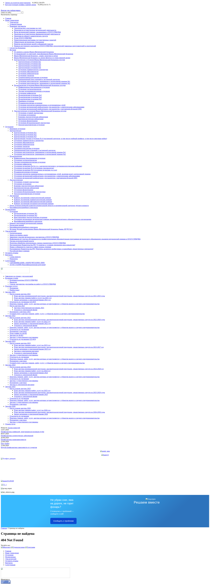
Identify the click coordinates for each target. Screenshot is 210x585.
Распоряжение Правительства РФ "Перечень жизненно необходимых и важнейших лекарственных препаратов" (52, 249)
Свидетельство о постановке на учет (27, 28)
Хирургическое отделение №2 (29, 64)
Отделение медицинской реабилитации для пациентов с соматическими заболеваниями (51, 107)
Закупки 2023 (10, 341)
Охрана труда (10, 424)
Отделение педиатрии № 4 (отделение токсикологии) (34, 168)
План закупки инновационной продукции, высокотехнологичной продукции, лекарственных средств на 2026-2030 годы (59, 412)
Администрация (16, 24)
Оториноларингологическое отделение (33, 77)
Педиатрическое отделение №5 (30, 99)
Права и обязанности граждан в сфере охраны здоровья (30, 247)
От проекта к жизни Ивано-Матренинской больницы (34, 52)
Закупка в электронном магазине (26, 351)
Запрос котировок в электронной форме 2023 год (32, 349)
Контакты (9, 255)
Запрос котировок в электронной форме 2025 (31, 394)
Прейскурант (14, 290)
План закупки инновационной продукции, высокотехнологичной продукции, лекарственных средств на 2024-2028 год (59, 369)
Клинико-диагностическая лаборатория (33, 117)
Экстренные (14, 196)
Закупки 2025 (10, 387)
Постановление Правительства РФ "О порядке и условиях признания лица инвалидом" (42, 245)
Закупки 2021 (10, 292)
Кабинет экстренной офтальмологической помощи (33, 202)
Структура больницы (17, 48)
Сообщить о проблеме (63, 521)
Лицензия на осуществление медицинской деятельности (35, 30)
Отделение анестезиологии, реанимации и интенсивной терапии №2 (44, 83)
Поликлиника (10, 209)
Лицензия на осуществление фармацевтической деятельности (37, 34)
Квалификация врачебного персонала (24, 207)
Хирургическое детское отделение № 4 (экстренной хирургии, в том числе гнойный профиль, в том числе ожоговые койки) (60, 138)
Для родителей (10, 231)
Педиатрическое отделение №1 (25, 213)
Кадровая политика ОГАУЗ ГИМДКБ (24, 280)
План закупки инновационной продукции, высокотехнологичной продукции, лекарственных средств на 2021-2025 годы (59, 296)
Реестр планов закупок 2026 (20, 408)
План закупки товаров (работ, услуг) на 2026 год (32, 410)
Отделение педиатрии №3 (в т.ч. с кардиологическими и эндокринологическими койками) (48, 166)
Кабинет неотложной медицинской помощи (26, 223)
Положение (14, 288)
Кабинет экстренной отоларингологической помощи (34, 203)
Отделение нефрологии (27, 93)
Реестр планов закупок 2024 (20, 367)
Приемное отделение (17, 129)
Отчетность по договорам (19, 329)
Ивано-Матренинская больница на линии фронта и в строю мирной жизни (42, 58)
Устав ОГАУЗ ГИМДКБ (23, 38)
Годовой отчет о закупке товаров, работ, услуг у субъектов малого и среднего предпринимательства (47, 314)
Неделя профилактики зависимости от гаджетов (19, 447)
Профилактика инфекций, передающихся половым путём (22, 432)
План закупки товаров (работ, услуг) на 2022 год (32, 321)
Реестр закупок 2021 (17, 306)
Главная (8, 18)
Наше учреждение (12, 20)
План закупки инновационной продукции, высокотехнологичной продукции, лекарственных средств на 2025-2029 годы (59, 392)
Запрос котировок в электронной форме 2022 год (32, 323)
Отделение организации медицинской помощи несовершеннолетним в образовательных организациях (52, 219)
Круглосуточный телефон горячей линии (20, 5)
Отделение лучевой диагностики (30, 113)
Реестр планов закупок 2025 (20, 388)
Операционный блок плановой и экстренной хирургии (39, 79)
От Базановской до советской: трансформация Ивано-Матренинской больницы (43, 54)
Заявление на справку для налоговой (19, 276)
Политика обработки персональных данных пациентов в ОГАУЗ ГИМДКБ (38, 243)
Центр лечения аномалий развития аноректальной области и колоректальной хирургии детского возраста (49, 205)
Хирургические (15, 131)
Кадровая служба (11, 278)
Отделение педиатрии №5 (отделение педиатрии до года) (35, 170)
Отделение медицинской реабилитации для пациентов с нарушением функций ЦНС (50, 109)
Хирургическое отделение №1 (29, 62)
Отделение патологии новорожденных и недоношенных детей (41, 105)
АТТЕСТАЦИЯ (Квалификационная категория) (28, 265)
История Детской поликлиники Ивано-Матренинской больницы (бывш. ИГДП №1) (41, 229)
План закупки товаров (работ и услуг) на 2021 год (33, 298)
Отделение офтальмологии (28, 71)
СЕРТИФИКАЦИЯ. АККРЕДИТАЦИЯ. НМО (27, 263)
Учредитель (14, 22)
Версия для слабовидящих (10, 10)
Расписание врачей (17, 225)
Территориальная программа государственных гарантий (35, 40)
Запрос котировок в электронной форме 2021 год (32, 300)
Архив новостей (14, 428)
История (13, 50)
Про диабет (5, 443)
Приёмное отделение (26, 101)
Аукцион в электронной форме (25, 310)
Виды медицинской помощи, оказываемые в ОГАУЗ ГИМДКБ (37, 32)
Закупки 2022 (10, 316)
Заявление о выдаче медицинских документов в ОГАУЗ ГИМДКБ (34, 237)
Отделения (9, 127)
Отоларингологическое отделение (26, 148)
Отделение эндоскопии (27, 115)
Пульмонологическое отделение (30, 103)
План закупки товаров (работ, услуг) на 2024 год (32, 371)
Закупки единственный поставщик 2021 (29, 308)
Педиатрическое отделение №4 (30, 97)
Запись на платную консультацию (18, 3)
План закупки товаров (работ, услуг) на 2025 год (32, 390)
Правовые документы (18, 26)
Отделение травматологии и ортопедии (33, 69)
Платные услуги (11, 286)
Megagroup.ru (5, 579)
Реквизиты (14, 259)
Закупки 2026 (10, 406)
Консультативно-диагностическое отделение (30, 217)
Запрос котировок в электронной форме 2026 (31, 414)
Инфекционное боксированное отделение (34, 87)
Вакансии (13, 282)
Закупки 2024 (10, 365)
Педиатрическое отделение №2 (25, 215)
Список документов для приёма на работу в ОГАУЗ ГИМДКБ (33, 284)
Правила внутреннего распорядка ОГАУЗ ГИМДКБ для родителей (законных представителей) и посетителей (55, 46)
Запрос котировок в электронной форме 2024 (31, 373)
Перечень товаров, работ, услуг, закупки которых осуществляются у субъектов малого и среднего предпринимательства (55, 304)
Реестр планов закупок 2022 (20, 318)
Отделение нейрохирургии (28, 73)
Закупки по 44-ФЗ (16, 335)
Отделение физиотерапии (28, 121)
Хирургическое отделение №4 (29, 68)
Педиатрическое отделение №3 (30, 95)
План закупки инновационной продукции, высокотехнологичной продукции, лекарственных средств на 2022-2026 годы (59, 320)
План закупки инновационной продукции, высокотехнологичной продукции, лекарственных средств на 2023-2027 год (59, 347)
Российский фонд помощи (19, 251)
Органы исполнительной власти (22, 241)
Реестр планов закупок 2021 (20, 294)
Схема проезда (15, 257)
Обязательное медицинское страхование (29, 42)
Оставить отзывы (11, 253)
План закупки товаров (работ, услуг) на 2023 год (32, 345)
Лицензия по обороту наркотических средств (31, 36)
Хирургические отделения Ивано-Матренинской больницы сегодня (39, 60)
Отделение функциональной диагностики (34, 123)
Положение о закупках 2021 (20, 312)
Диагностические (16, 180)
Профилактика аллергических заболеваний (17, 436)
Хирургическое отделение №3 (29, 66)
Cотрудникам (10, 261)
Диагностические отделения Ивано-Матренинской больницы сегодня (40, 111)
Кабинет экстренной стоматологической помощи (32, 198)
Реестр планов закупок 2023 (20, 343)
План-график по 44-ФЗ (18, 333)
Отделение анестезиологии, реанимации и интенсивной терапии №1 (44, 81)
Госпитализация (16, 233)
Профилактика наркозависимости (13, 440)
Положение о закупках (18, 331)
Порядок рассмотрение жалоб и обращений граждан (33, 44)
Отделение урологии (26, 75)
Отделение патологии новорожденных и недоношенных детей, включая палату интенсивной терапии (52, 174)
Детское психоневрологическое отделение (34, 91)
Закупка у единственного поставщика (24, 337)
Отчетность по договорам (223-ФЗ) (23, 302)
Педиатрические (16, 156)
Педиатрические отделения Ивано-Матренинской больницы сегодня (40, 85)
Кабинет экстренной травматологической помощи (33, 200)
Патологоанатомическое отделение (31, 125)
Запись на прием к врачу (19, 235)
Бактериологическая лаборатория (30, 119)
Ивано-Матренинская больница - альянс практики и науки (36, 56)
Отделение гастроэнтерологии (29, 89)
